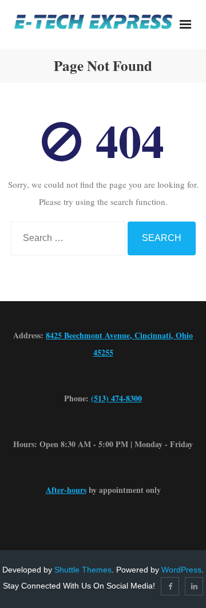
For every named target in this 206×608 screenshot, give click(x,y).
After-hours (66, 490)
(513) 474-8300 (116, 398)
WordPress (181, 569)
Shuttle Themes (83, 569)
